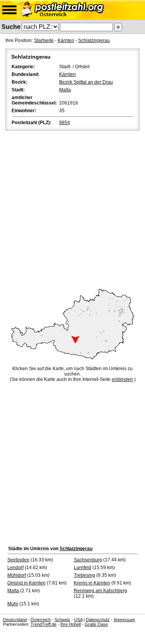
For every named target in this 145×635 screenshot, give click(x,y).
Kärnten (66, 40)
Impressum (124, 619)
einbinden (122, 379)
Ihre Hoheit (70, 624)
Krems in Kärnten (92, 583)
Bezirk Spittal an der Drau (86, 82)
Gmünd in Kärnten (26, 583)
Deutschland (15, 619)
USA (78, 619)
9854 (64, 122)
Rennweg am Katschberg (100, 590)
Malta (65, 90)
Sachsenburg (88, 560)
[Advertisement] (72, 208)
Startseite (44, 40)
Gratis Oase (96, 624)
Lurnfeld (82, 567)
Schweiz (62, 619)
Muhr (12, 603)
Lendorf (15, 567)
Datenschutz (98, 619)
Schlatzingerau (94, 40)
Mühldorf (16, 575)
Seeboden (18, 560)
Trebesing (84, 575)
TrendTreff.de (43, 624)
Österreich (41, 619)
